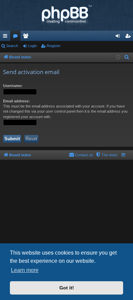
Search (12, 46)
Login (32, 46)
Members (27, 37)
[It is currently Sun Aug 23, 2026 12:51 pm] (118, 57)
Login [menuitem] (119, 37)
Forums (16, 37)
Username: (13, 86)
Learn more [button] (25, 270)
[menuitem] (127, 57)
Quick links (6, 37)
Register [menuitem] (129, 37)
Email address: (16, 101)
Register (54, 46)
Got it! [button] (66, 287)
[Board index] (66, 15)
